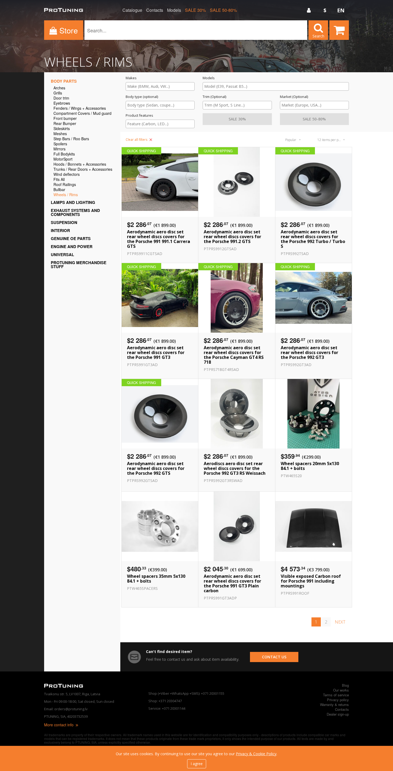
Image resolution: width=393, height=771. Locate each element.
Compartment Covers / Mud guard (82, 113)
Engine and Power (72, 246)
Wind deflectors (66, 174)
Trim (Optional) (214, 96)
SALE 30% (195, 10)
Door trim (61, 98)
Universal (62, 254)
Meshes (60, 134)
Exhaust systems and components (75, 212)
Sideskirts (61, 129)
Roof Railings (64, 185)
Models (174, 10)
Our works (341, 690)
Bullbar (59, 190)
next (340, 622)
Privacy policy (338, 699)
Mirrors (59, 149)
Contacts (154, 10)
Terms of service (336, 694)
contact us (274, 656)
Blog (345, 685)
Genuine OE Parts (71, 238)
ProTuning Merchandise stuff (78, 264)
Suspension (64, 222)
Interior (60, 230)
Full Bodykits (64, 154)
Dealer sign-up (338, 714)
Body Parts (64, 81)
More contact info (59, 724)
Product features (139, 115)
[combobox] (160, 86)
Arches (59, 88)
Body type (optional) (142, 96)
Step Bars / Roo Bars (71, 139)
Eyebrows (61, 103)
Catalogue (132, 10)
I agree (197, 763)
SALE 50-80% (223, 10)
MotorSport (62, 159)
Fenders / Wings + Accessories (79, 108)
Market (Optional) (294, 96)
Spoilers (60, 144)
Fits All (59, 179)
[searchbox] (160, 86)
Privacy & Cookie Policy (256, 753)
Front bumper (65, 118)
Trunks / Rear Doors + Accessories (82, 169)
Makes (131, 78)
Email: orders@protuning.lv (66, 709)
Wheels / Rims (65, 195)
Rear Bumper (64, 123)
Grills (57, 93)
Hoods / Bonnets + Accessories (79, 164)
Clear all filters (137, 139)
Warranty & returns (334, 704)
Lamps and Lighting (73, 202)
